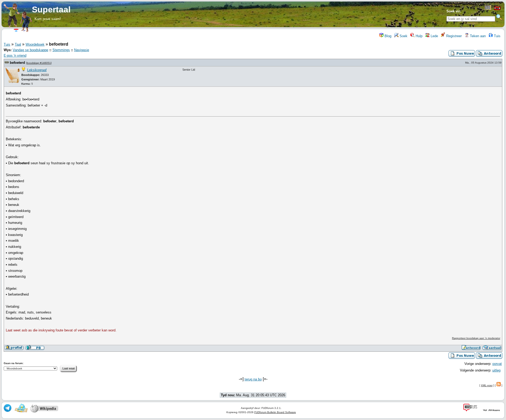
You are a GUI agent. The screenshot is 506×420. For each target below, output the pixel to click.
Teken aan (477, 36)
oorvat (497, 364)
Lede (434, 36)
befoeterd (17, 63)
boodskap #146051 (39, 62)
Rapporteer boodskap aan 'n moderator (476, 338)
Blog (387, 36)
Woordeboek (35, 44)
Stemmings (61, 50)
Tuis (496, 36)
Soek (402, 36)
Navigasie (81, 50)
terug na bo (253, 379)
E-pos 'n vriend (15, 55)
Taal (18, 44)
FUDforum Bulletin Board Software (275, 412)
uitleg (496, 370)
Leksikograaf (37, 70)
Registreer (453, 36)
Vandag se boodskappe (30, 50)
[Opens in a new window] (488, 9)
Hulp (418, 36)
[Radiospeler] (497, 10)
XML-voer (487, 385)
